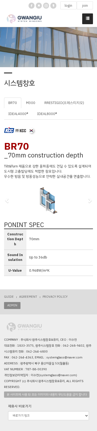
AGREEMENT (28, 296)
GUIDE (9, 296)
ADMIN (12, 305)
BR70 (12, 102)
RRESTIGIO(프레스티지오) (64, 102)
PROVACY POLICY (55, 296)
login (68, 5)
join (85, 5)
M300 (30, 102)
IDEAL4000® (18, 113)
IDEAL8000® (47, 113)
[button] (7, 200)
